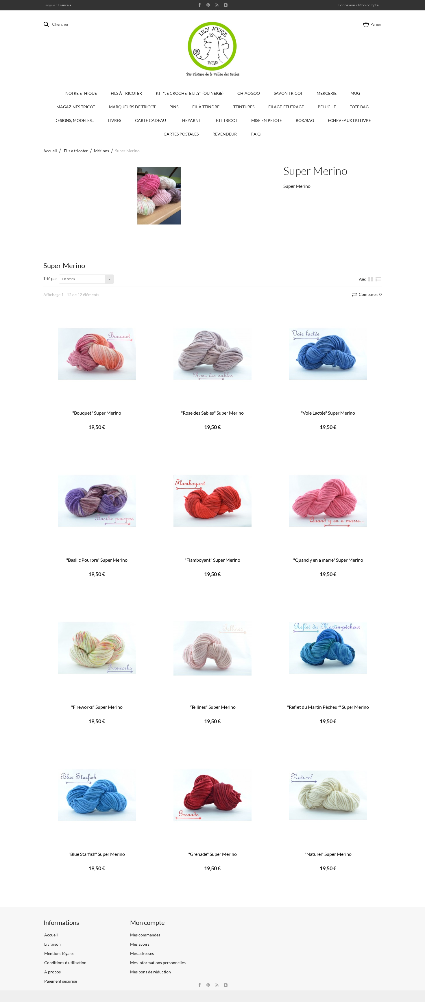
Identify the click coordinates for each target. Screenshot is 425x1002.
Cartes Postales (181, 133)
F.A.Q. (256, 133)
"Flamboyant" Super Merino (212, 560)
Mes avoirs (139, 944)
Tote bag (359, 106)
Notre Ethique (81, 93)
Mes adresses (142, 953)
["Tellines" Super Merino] (212, 648)
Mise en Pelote (266, 120)
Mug (355, 93)
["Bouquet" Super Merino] (96, 354)
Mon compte (147, 922)
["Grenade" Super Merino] (212, 795)
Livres (114, 120)
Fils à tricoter (126, 93)
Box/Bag (305, 120)
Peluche (327, 106)
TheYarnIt (191, 120)
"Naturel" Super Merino (328, 854)
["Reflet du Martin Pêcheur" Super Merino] (328, 648)
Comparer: (370, 294)
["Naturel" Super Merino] (328, 795)
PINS (173, 106)
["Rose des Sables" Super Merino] (212, 354)
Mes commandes (145, 934)
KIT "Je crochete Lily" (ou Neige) (189, 93)
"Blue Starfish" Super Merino (97, 854)
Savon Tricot (288, 93)
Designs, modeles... (74, 120)
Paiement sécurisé (60, 981)
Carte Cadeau (150, 120)
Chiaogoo (248, 93)
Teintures (243, 106)
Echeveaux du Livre (349, 120)
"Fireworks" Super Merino (97, 707)
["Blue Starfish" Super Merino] (96, 795)
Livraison (52, 944)
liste (378, 281)
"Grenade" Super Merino (212, 854)
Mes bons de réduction (150, 971)
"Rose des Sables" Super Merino (212, 412)
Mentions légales (58, 953)
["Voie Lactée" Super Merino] (328, 354)
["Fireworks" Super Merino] (96, 648)
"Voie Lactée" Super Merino (328, 412)
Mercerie (327, 93)
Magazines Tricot (75, 106)
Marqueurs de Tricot (132, 106)
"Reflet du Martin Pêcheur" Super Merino (328, 707)
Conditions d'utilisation (64, 962)
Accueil (50, 150)
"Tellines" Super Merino (212, 707)
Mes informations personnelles (158, 962)
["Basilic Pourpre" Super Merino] (96, 501)
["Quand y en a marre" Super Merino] (328, 501)
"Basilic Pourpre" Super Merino (97, 560)
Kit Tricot (226, 120)
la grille (371, 279)
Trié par (50, 278)
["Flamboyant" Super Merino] (212, 501)
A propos (52, 971)
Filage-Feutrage (286, 106)
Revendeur (224, 133)
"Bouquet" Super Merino (96, 412)
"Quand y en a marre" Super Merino (328, 560)
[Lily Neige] (212, 49)
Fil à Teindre (205, 106)
